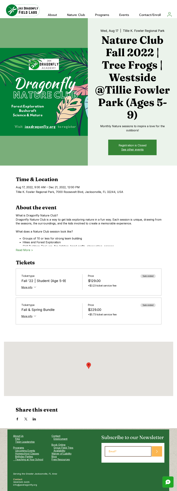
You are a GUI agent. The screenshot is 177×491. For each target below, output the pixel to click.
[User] (169, 14)
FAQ (17, 438)
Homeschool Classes (27, 453)
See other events (132, 149)
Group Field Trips (63, 447)
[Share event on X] (25, 419)
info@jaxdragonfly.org (25, 484)
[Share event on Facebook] (17, 419)
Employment (60, 438)
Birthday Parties (24, 456)
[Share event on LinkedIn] (34, 419)
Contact (56, 435)
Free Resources (61, 459)
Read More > (24, 250)
